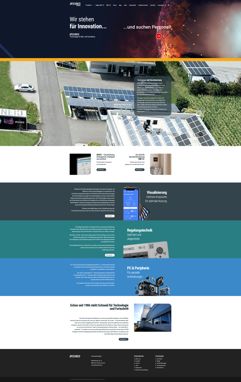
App (120, 5)
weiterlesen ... (101, 169)
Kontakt (152, 5)
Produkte (88, 5)
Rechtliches (160, 367)
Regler (158, 361)
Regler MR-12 (100, 5)
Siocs (115, 5)
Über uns (137, 359)
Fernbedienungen (161, 363)
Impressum (138, 367)
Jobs (125, 5)
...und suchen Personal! (147, 27)
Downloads (132, 5)
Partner (137, 363)
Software (159, 359)
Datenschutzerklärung (141, 370)
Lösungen (161, 5)
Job (159, 36)
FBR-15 (108, 5)
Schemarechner (143, 5)
